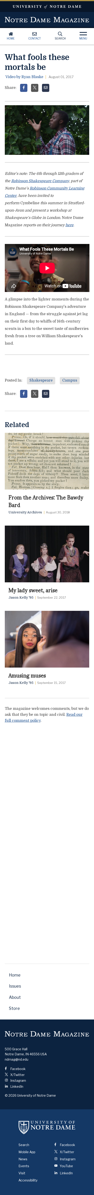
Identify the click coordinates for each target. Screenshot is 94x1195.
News (22, 1159)
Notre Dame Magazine (47, 19)
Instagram (18, 1080)
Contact (34, 38)
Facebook (18, 1069)
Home (11, 38)
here (69, 225)
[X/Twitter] (34, 88)
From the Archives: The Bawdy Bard (45, 500)
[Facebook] (23, 88)
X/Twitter (17, 1075)
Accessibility (27, 1180)
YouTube (66, 1166)
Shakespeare (41, 380)
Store (14, 1008)
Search (60, 38)
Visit (21, 1173)
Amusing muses (27, 675)
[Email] (45, 88)
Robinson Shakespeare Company (40, 181)
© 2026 (10, 1095)
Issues (15, 986)
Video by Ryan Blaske (24, 77)
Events (23, 1166)
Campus (69, 380)
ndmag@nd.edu (16, 1059)
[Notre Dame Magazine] (47, 1034)
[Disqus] (47, 784)
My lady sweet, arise (32, 589)
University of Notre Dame (47, 6)
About (15, 997)
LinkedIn (16, 1086)
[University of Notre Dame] (47, 1127)
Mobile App (26, 1152)
